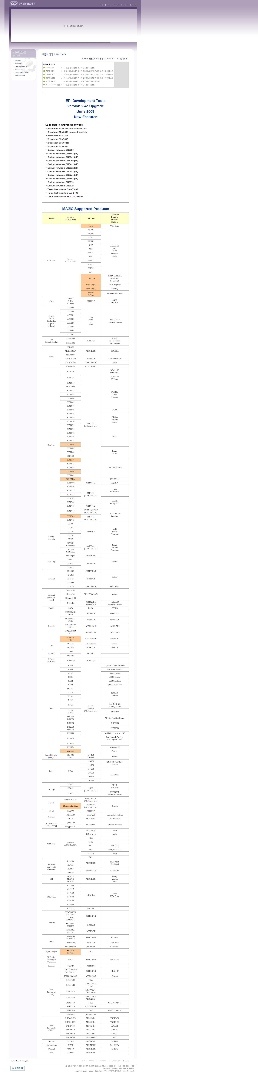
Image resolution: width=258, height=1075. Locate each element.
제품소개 (92, 59)
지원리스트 (122, 59)
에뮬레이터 (101, 59)
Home (84, 59)
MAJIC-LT (112, 59)
